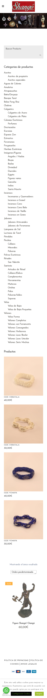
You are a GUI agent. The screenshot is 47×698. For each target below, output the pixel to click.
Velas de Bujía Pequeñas (19, 309)
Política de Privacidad (16, 660)
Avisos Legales (29, 664)
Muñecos (12, 284)
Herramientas (14, 280)
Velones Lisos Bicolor (18, 335)
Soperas (12, 299)
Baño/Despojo (10, 95)
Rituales (7, 258)
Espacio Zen (10, 135)
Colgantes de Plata (17, 116)
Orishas (11, 288)
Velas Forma (14, 317)
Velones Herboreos (17, 331)
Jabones (8, 218)
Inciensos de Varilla (17, 211)
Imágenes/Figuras (12, 153)
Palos (10, 291)
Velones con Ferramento (19, 324)
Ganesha (12, 182)
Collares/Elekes (15, 273)
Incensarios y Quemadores (20, 197)
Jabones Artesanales (18, 222)
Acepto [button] (39, 694)
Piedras (7, 240)
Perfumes (12, 124)
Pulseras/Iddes (15, 295)
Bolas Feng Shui (11, 102)
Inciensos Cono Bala (17, 207)
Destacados (9, 127)
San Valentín (14, 262)
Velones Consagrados (18, 328)
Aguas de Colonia (12, 84)
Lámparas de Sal (12, 229)
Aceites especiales (16, 80)
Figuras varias (14, 178)
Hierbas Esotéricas (13, 149)
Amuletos (8, 87)
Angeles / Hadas (16, 156)
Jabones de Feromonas (19, 226)
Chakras (7, 105)
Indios (10, 186)
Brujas (11, 160)
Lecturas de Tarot (12, 233)
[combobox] (23, 572)
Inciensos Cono (15, 204)
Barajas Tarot (10, 98)
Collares (11, 244)
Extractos (8, 138)
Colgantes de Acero (17, 113)
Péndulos (8, 237)
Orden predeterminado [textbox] (22, 572)
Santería (8, 266)
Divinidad (12, 167)
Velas (6, 302)
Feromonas (9, 142)
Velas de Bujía (14, 306)
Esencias (8, 131)
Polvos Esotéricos (12, 255)
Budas (11, 164)
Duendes (12, 171)
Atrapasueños (10, 91)
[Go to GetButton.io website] (6, 695)
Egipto (11, 175)
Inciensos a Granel (16, 200)
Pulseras (12, 251)
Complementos (15, 277)
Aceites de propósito (18, 76)
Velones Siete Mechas (18, 342)
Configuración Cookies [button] (21, 694)
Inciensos (8, 193)
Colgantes (9, 109)
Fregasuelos (9, 146)
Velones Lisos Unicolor (18, 339)
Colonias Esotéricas (13, 120)
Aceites (7, 73)
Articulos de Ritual (16, 269)
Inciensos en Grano (17, 215)
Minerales (12, 248)
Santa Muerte (14, 189)
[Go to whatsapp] (6, 690)
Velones (7, 313)
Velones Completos (17, 320)
